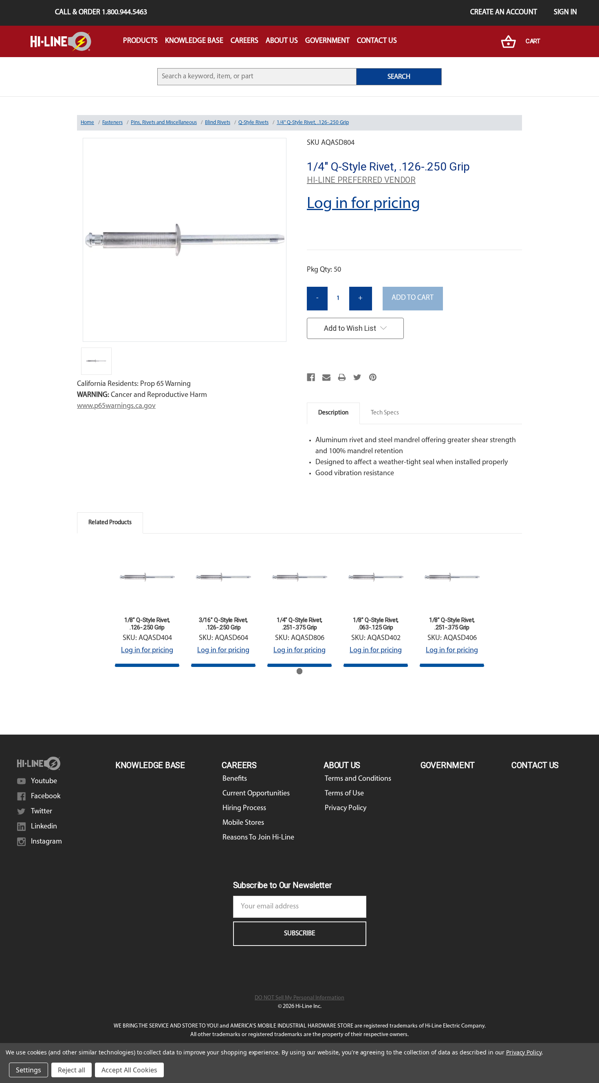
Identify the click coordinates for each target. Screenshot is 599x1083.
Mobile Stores (243, 823)
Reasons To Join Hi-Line (258, 838)
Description (333, 413)
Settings (28, 1069)
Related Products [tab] (110, 523)
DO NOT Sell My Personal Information (299, 998)
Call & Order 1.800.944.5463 (101, 12)
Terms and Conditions (358, 779)
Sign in (565, 12)
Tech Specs (385, 413)
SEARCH (399, 76)
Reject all (71, 1069)
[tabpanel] (147, 606)
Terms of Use (344, 793)
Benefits (234, 779)
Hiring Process (244, 808)
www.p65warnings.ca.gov (116, 406)
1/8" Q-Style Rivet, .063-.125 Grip (376, 623)
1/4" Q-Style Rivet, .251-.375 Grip (299, 623)
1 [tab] (300, 671)
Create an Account (503, 12)
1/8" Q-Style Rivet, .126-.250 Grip (147, 623)
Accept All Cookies (129, 1069)
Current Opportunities (256, 793)
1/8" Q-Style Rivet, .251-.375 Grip (452, 623)
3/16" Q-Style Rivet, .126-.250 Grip (223, 623)
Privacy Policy (345, 808)
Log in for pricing (363, 204)
